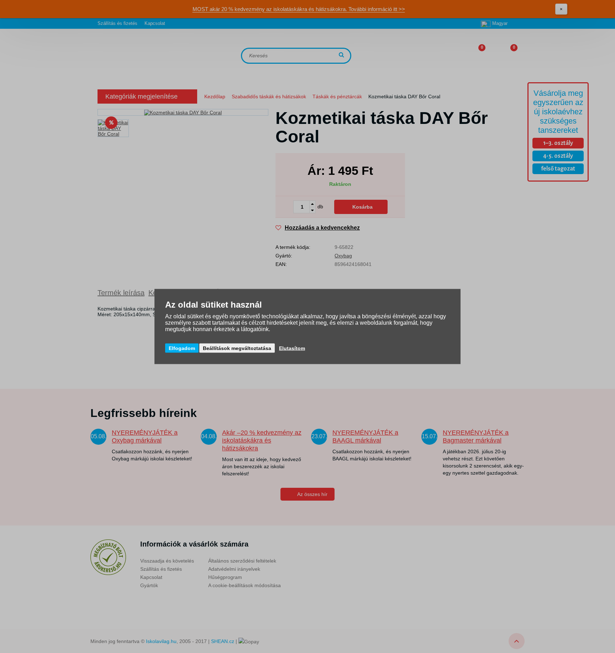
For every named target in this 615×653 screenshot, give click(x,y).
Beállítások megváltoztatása (237, 348)
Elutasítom (292, 348)
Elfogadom (182, 348)
